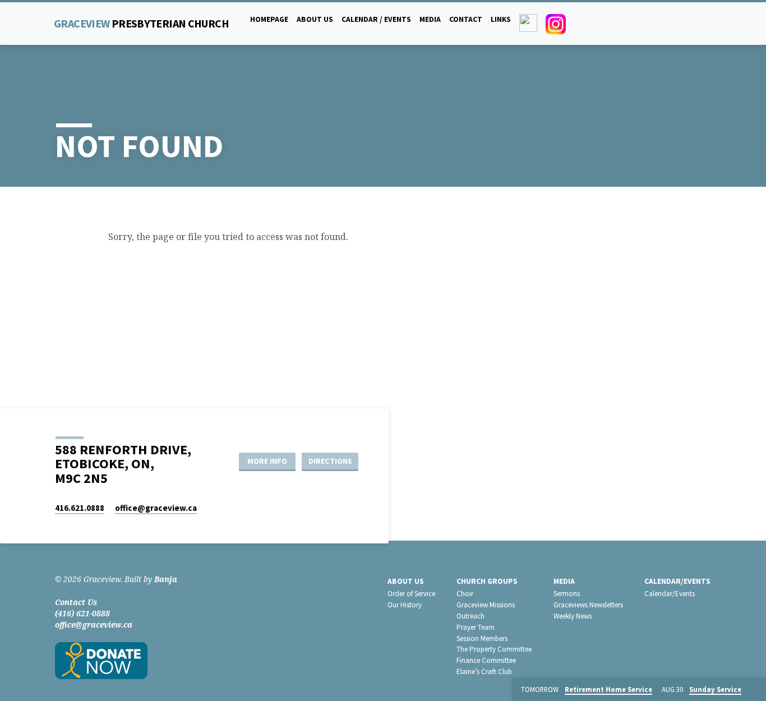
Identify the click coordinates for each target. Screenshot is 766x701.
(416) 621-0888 (82, 613)
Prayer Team (475, 627)
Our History (404, 605)
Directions (330, 461)
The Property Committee (494, 649)
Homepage (269, 19)
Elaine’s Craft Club (484, 671)
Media (430, 19)
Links (501, 19)
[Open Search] (706, 24)
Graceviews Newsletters (588, 605)
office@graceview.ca (93, 624)
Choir (464, 593)
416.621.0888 (79, 507)
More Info (267, 461)
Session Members (481, 638)
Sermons (566, 593)
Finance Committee (486, 660)
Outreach (470, 616)
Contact (465, 19)
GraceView (141, 23)
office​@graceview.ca (156, 507)
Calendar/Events (677, 581)
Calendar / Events (376, 19)
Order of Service (411, 593)
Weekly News (572, 616)
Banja (165, 579)
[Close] (755, 690)
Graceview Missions (485, 605)
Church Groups (487, 581)
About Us (315, 19)
